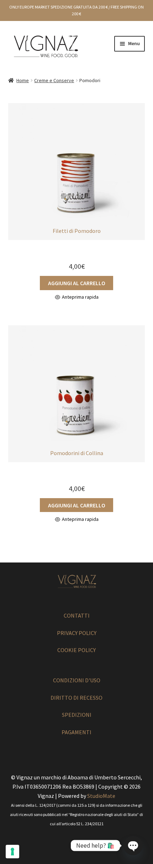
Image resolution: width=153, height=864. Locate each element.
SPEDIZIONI (76, 714)
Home (22, 80)
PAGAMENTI (76, 732)
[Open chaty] (133, 845)
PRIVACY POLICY (76, 632)
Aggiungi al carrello (76, 283)
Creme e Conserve (54, 80)
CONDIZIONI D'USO (76, 680)
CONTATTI (77, 615)
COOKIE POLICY (76, 650)
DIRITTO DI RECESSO (76, 697)
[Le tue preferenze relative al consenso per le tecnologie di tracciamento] (12, 851)
